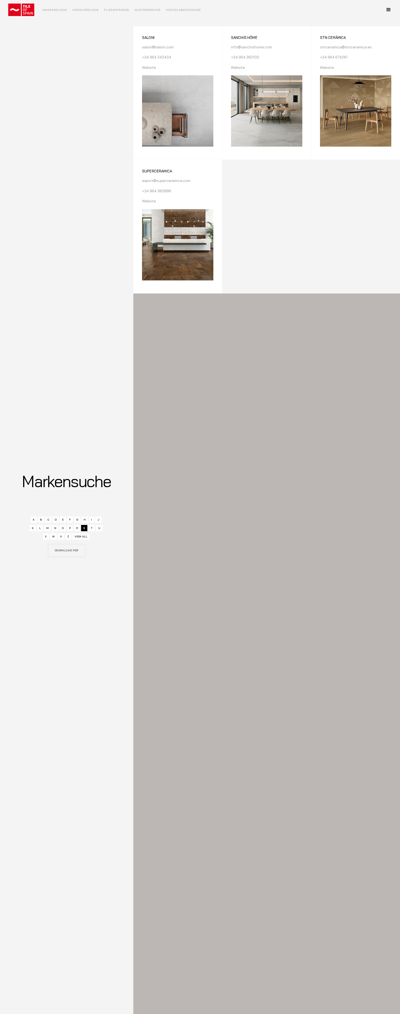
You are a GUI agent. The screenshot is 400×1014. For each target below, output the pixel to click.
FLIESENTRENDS (116, 10)
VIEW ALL (81, 536)
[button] (388, 10)
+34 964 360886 (156, 191)
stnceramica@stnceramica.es (346, 47)
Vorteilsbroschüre (183, 10)
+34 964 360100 (245, 57)
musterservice (148, 10)
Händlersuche (85, 10)
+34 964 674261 (333, 57)
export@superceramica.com (166, 180)
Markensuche (54, 10)
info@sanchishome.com (251, 47)
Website (149, 67)
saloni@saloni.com (158, 47)
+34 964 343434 (156, 57)
